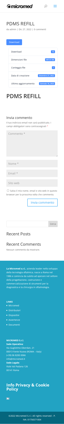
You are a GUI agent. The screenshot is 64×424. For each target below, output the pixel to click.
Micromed (14, 305)
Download (14, 42)
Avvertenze (14, 319)
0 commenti (40, 29)
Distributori (15, 310)
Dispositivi (14, 315)
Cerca (53, 223)
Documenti (14, 324)
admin (13, 29)
